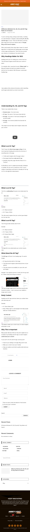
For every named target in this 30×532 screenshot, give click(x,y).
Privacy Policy (10, 520)
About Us (17, 516)
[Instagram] (15, 526)
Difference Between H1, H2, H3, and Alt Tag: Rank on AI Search (19, 469)
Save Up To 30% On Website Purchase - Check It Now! (15, 1)
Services (11, 516)
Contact (23, 516)
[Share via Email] (21, 355)
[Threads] (12, 526)
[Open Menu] (1, 4)
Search (3, 413)
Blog (16, 483)
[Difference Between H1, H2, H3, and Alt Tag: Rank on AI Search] (5, 471)
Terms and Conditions (18, 520)
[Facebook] (9, 526)
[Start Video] (15, 137)
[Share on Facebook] (18, 355)
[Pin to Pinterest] (20, 355)
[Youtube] (21, 526)
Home (6, 516)
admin (4, 32)
